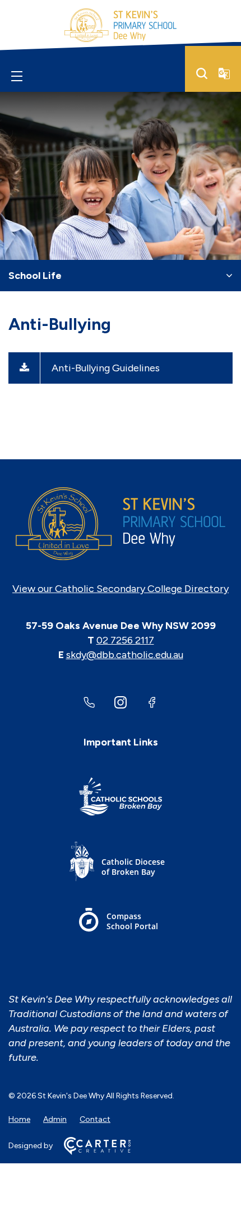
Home (19, 1119)
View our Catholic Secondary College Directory (120, 588)
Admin (55, 1119)
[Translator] (224, 73)
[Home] (120, 523)
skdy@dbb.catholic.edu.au (124, 655)
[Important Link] (120, 798)
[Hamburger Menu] (16, 76)
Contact (95, 1119)
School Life (35, 275)
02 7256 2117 (125, 640)
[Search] (202, 73)
